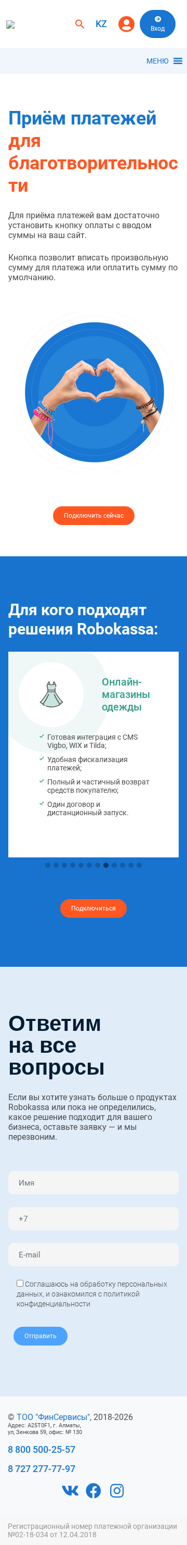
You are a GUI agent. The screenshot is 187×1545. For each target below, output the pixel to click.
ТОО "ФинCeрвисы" (53, 1417)
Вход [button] (158, 28)
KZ (101, 23)
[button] (80, 23)
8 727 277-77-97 (41, 1468)
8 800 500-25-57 (41, 1449)
